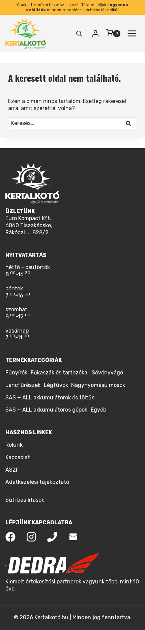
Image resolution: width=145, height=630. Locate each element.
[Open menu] (132, 34)
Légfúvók (56, 385)
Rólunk (14, 445)
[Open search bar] (79, 34)
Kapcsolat (17, 457)
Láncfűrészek (22, 385)
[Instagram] (31, 537)
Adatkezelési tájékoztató (37, 482)
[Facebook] (10, 537)
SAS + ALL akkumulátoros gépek (46, 409)
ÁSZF (12, 470)
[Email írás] (73, 537)
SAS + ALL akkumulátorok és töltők (49, 397)
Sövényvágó (107, 372)
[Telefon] (52, 537)
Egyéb (98, 409)
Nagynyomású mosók (98, 385)
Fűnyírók (16, 372)
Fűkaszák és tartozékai (60, 372)
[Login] (95, 33)
